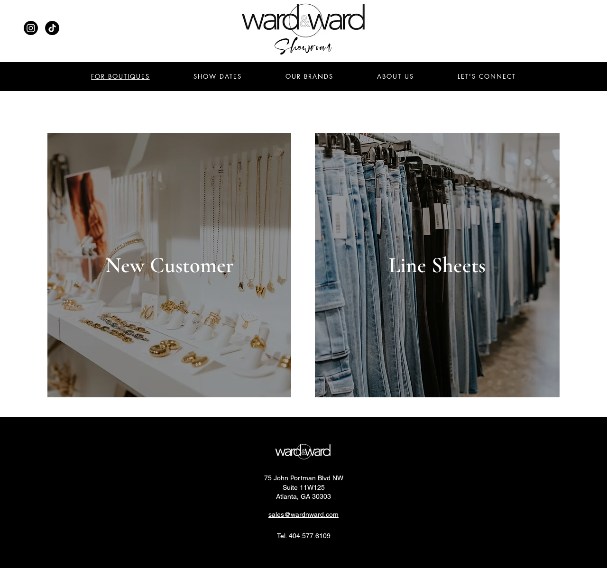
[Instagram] (31, 28)
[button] (487, 76)
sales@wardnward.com (303, 514)
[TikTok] (52, 28)
